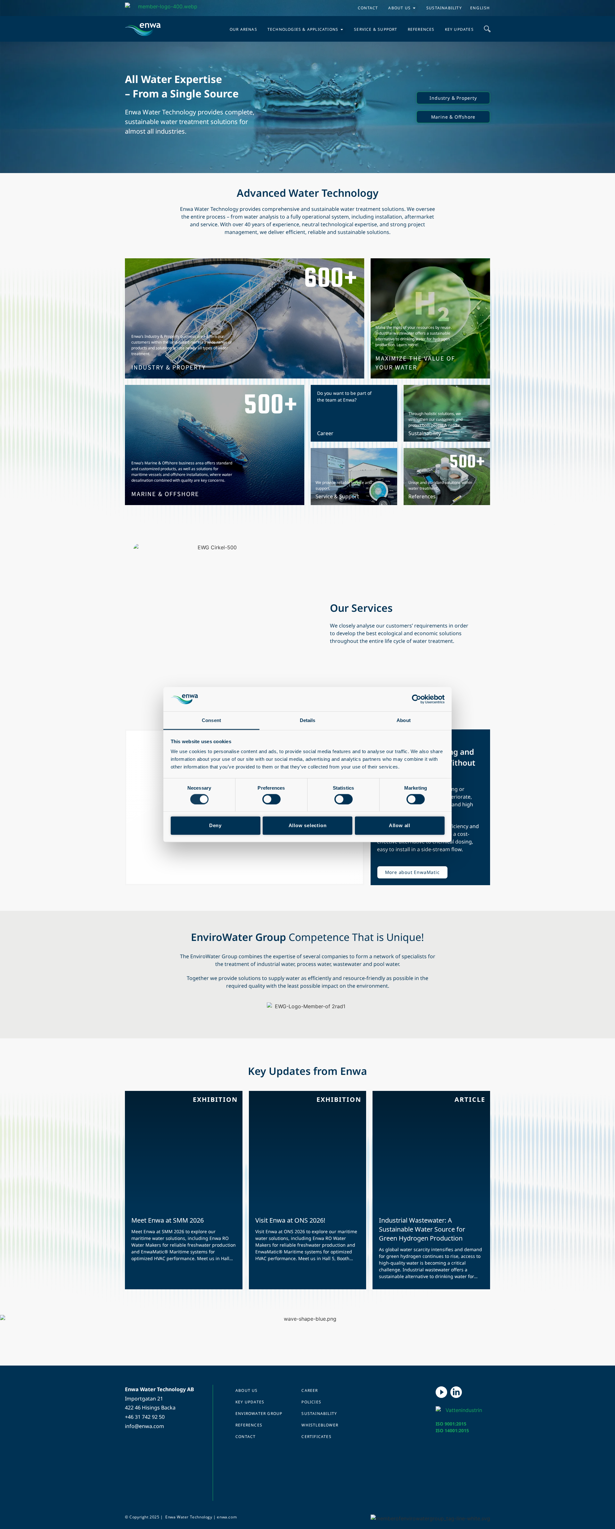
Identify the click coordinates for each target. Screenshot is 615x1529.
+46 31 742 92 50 (145, 1416)
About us (246, 1390)
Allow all (399, 825)
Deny (215, 825)
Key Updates (249, 1402)
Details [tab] (308, 720)
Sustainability (319, 1413)
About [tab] (404, 720)
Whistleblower (319, 1425)
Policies (311, 1402)
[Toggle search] (487, 29)
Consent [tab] (211, 720)
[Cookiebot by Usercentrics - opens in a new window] (417, 699)
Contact (245, 1436)
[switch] (271, 799)
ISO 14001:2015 (452, 1430)
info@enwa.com (144, 1426)
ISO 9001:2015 (451, 1424)
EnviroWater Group (258, 1413)
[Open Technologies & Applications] (342, 29)
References (248, 1425)
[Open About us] (414, 8)
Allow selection (308, 825)
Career (309, 1390)
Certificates (316, 1436)
